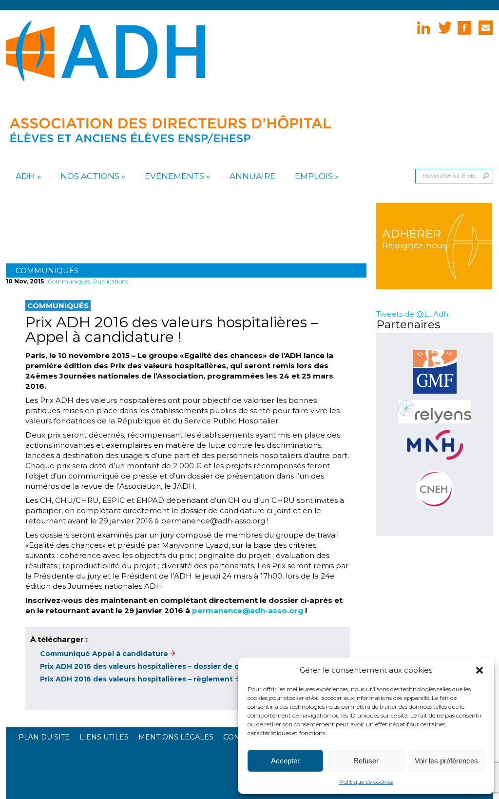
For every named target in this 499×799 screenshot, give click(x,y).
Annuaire (252, 176)
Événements (174, 176)
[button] (479, 670)
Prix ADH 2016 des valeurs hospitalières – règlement (136, 679)
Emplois (314, 176)
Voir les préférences (446, 761)
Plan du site (44, 737)
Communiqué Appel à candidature (104, 653)
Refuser (366, 761)
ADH (25, 176)
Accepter (285, 761)
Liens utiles (104, 737)
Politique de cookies (366, 781)
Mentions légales (175, 737)
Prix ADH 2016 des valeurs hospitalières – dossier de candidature (160, 666)
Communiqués (47, 270)
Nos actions (89, 176)
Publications (110, 281)
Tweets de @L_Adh (412, 314)
